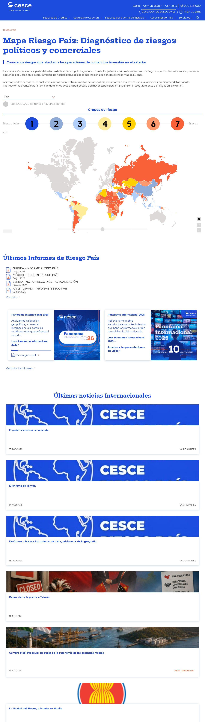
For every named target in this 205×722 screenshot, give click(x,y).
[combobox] (29, 97)
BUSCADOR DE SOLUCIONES (158, 11)
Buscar (197, 17)
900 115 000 (192, 6)
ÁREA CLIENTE (192, 11)
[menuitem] (153, 5)
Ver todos (11, 297)
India (177, 670)
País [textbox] (6, 97)
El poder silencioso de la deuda (28, 430)
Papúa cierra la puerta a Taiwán (29, 597)
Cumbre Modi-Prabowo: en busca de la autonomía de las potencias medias (56, 652)
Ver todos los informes (19, 368)
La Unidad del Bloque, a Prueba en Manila (35, 708)
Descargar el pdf (26, 355)
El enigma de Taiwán (22, 485)
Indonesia (188, 670)
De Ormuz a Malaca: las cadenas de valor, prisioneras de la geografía (52, 541)
